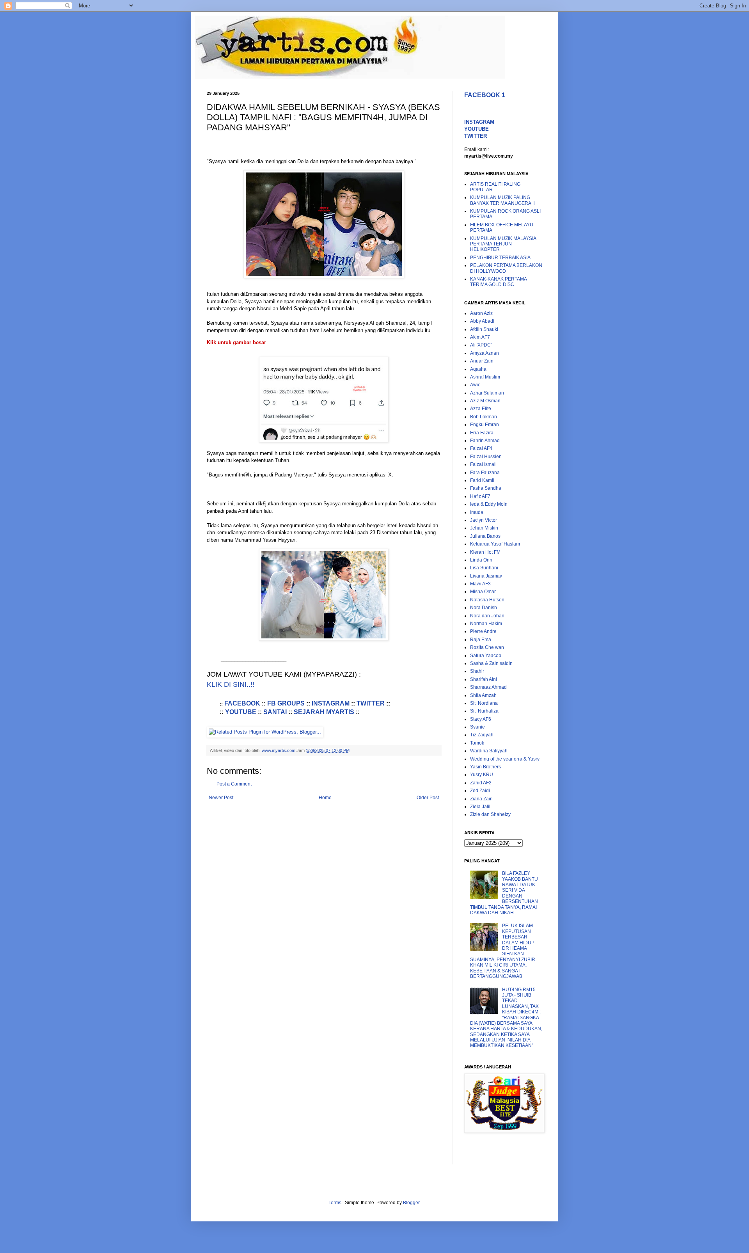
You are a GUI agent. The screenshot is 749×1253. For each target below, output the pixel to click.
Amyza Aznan (484, 353)
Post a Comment (234, 784)
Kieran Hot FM (485, 552)
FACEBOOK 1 (484, 95)
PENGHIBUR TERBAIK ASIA (500, 257)
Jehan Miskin (484, 528)
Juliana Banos (485, 536)
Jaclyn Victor (483, 520)
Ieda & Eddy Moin (489, 504)
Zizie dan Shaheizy (490, 814)
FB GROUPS (286, 703)
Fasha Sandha (485, 488)
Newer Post (221, 797)
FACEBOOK (243, 703)
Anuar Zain (481, 361)
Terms (335, 1202)
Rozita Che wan (487, 647)
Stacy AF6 (480, 719)
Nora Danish (483, 607)
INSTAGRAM (331, 703)
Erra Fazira (481, 432)
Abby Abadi (482, 321)
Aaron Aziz (481, 313)
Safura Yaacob (485, 655)
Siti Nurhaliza (484, 711)
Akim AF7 (480, 337)
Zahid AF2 (481, 783)
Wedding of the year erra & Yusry (505, 759)
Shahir (477, 671)
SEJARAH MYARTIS (324, 712)
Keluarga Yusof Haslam (495, 544)
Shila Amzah (483, 695)
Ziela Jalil (480, 806)
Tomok (477, 743)
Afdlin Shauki (484, 329)
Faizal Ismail (483, 464)
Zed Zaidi (480, 790)
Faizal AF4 (481, 448)
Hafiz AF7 (480, 496)
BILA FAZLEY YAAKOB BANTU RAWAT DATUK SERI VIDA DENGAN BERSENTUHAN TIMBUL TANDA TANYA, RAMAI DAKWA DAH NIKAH (504, 893)
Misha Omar (483, 591)
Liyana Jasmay (486, 576)
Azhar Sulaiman (487, 393)
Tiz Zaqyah (481, 735)
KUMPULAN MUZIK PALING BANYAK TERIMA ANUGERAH (502, 200)
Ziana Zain (481, 799)
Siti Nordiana (484, 703)
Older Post (428, 797)
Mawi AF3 (480, 584)
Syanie (477, 727)
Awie (475, 384)
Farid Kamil (482, 480)
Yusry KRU (481, 774)
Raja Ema (480, 639)
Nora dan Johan (487, 616)
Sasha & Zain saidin (491, 663)
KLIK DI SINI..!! (230, 684)
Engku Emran (484, 424)
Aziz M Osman (485, 400)
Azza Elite (480, 408)
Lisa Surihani (484, 568)
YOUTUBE (240, 712)
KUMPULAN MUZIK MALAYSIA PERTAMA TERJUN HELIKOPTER (503, 244)
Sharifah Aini (483, 679)
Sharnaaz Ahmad (488, 687)
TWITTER (371, 703)
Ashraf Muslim (485, 377)
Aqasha (478, 369)
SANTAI (275, 712)
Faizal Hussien (486, 456)
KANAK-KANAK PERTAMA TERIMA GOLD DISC (498, 281)
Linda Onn (481, 560)
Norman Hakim (486, 623)
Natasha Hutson (487, 600)
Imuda (476, 512)
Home (325, 797)
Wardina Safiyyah (489, 751)
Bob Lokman (483, 416)
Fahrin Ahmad (485, 440)
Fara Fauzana (485, 472)
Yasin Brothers (485, 767)
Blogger (411, 1202)
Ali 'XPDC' (481, 345)
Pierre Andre (483, 631)
